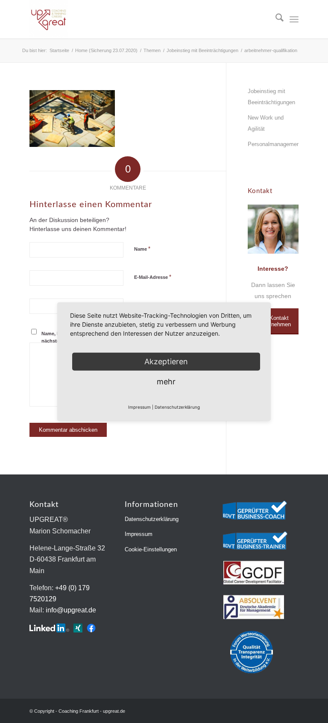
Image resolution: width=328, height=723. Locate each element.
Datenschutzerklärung (152, 519)
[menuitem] (275, 19)
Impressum (138, 534)
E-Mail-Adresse (152, 277)
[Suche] (275, 19)
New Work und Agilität (266, 123)
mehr (166, 381)
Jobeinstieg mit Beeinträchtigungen (271, 96)
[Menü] (294, 19)
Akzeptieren (166, 361)
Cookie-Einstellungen (151, 549)
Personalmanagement (273, 144)
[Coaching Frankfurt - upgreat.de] (48, 19)
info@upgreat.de (71, 610)
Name (142, 249)
